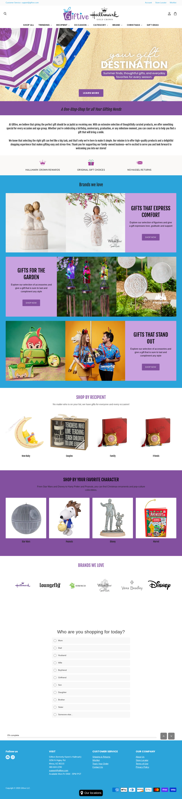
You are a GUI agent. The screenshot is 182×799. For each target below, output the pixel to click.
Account (148, 3)
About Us (140, 757)
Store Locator (160, 3)
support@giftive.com (58, 770)
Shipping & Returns (101, 757)
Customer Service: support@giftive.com (22, 3)
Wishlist (173, 3)
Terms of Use (142, 763)
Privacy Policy (142, 767)
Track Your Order (100, 763)
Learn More (91, 93)
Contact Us (97, 767)
